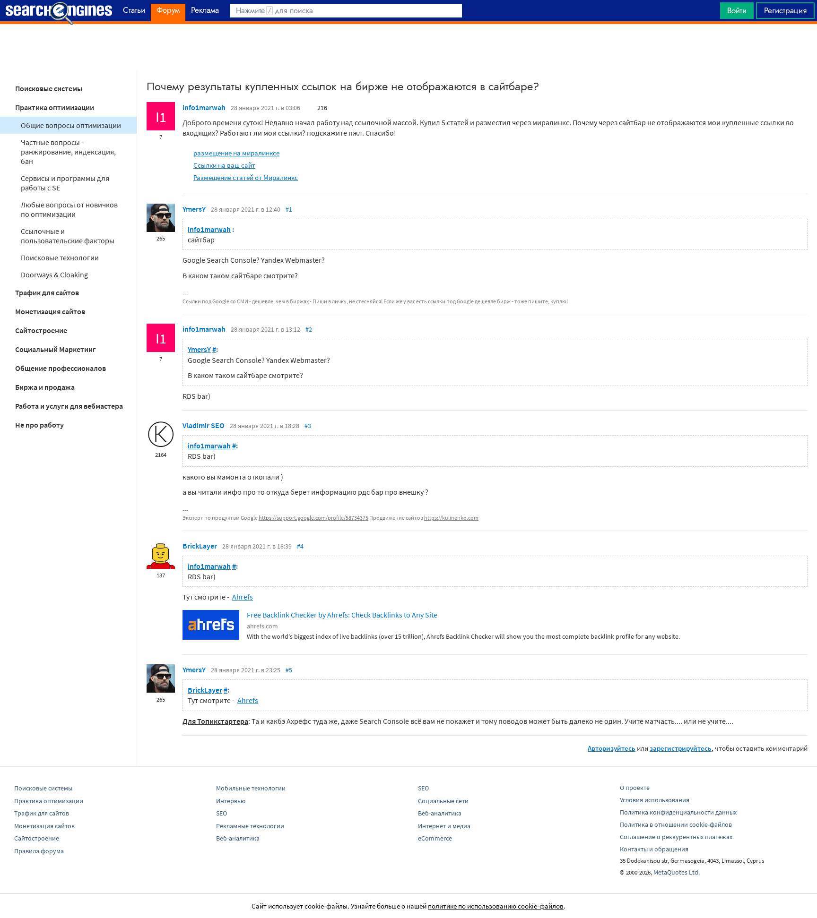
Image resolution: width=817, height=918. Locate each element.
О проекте (635, 787)
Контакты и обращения (654, 849)
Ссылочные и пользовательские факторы (67, 235)
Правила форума (39, 851)
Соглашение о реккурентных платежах (676, 836)
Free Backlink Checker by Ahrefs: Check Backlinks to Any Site (342, 614)
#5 (289, 670)
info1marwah (204, 107)
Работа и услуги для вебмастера (69, 406)
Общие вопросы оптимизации (71, 125)
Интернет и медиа (444, 826)
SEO (221, 813)
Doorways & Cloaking (54, 274)
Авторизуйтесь (611, 748)
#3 (307, 425)
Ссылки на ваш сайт (224, 165)
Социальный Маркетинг (55, 349)
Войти (737, 10)
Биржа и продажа (45, 387)
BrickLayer (200, 545)
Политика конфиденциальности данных (678, 812)
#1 (289, 209)
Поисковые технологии (60, 257)
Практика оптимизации (54, 107)
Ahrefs (242, 596)
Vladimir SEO (204, 425)
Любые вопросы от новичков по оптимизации (69, 209)
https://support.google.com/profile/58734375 (313, 517)
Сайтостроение (41, 330)
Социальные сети (443, 801)
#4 (300, 546)
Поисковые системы (48, 88)
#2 (308, 329)
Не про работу (39, 424)
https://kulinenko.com (451, 517)
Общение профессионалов (60, 368)
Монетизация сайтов (50, 311)
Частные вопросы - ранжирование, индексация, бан (68, 151)
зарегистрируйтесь (681, 748)
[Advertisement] (408, 47)
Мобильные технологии (251, 788)
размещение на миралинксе (236, 152)
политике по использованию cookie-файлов (496, 905)
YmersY (194, 209)
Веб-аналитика (238, 838)
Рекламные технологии (250, 826)
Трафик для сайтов (47, 292)
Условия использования (654, 800)
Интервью (230, 801)
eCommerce (435, 838)
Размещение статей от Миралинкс (245, 177)
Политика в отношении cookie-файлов (676, 824)
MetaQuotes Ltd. (676, 872)
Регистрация (785, 10)
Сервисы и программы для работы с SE (65, 182)
